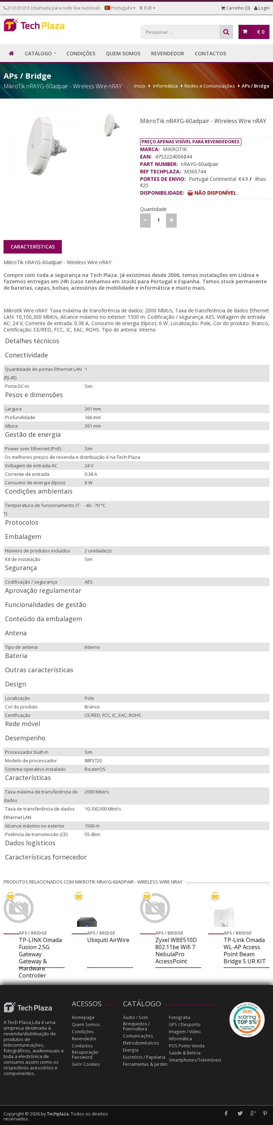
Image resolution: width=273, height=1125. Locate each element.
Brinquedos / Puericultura (136, 1026)
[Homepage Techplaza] (34, 26)
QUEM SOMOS (123, 53)
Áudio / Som (135, 1017)
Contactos (82, 1045)
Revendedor (84, 1038)
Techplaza (58, 1114)
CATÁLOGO (38, 53)
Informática (165, 86)
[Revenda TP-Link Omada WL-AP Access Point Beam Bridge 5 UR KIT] (223, 925)
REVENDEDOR (167, 53)
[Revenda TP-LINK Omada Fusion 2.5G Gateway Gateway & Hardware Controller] (19, 908)
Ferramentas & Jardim (145, 1064)
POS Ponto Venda (186, 1045)
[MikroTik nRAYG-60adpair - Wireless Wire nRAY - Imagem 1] (48, 145)
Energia (130, 1050)
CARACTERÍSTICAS (33, 246)
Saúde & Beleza (184, 1053)
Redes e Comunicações (209, 86)
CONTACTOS (210, 53)
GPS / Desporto (184, 1024)
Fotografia (179, 1017)
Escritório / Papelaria (144, 1057)
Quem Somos (86, 1024)
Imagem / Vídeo (185, 1031)
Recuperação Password (85, 1054)
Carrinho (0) (237, 8)
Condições (83, 1031)
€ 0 (260, 31)
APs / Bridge (255, 86)
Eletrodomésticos (141, 1043)
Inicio (139, 86)
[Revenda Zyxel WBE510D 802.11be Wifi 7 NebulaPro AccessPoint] (155, 908)
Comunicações (138, 1035)
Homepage (83, 1017)
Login (263, 8)
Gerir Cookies (86, 1064)
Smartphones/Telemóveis (195, 1060)
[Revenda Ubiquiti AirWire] (87, 925)
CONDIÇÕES (80, 53)
